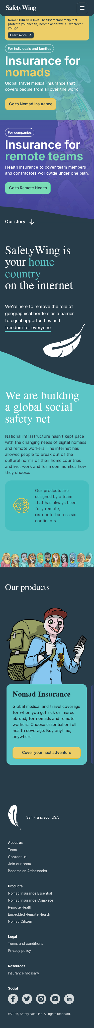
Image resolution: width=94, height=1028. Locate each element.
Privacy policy (19, 951)
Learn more (18, 35)
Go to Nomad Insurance (30, 104)
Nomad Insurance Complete (30, 900)
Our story (15, 221)
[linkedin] (69, 999)
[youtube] (55, 999)
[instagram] (41, 999)
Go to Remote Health (28, 187)
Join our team (19, 864)
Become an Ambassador (27, 871)
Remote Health (20, 907)
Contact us (17, 857)
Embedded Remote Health (29, 914)
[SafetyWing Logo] (21, 8)
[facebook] (13, 999)
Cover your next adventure (46, 752)
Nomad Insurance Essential (30, 893)
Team (12, 850)
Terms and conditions (25, 944)
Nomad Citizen (20, 921)
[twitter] (27, 999)
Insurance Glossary (23, 973)
